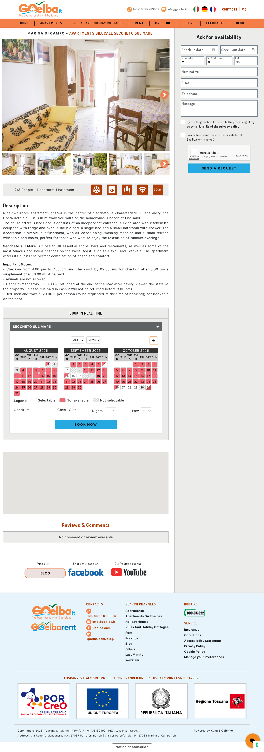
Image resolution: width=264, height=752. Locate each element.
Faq (244, 9)
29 (136, 387)
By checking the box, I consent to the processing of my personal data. (221, 124)
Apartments (51, 23)
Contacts (229, 9)
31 (148, 387)
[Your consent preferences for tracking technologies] (257, 745)
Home (24, 23)
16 (79, 376)
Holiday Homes (137, 621)
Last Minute (134, 654)
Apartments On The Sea (143, 616)
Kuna (214, 730)
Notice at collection (132, 747)
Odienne (227, 730)
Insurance (192, 629)
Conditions (192, 635)
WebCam (132, 660)
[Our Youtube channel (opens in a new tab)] (128, 572)
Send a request (219, 168)
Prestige (163, 23)
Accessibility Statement (203, 640)
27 (123, 387)
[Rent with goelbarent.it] (53, 626)
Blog (240, 23)
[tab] (18, 164)
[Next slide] (164, 95)
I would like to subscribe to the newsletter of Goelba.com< (214, 137)
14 (67, 376)
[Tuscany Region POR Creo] (44, 701)
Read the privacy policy (222, 126)
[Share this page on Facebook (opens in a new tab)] (85, 572)
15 (73, 376)
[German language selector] (205, 9)
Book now (85, 424)
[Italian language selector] (196, 9)
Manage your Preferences (204, 657)
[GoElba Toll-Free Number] (194, 613)
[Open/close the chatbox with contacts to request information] (252, 740)
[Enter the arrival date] (214, 50)
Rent (139, 23)
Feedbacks (215, 23)
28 (129, 387)
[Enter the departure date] (253, 50)
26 (117, 387)
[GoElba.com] (53, 611)
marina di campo (46, 33)
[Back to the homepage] (40, 9)
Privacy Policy (194, 646)
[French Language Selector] (213, 9)
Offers (189, 23)
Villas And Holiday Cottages (99, 23)
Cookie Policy (194, 651)
